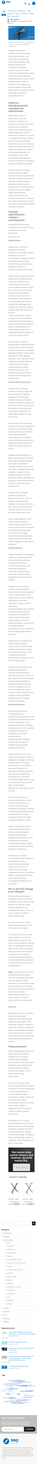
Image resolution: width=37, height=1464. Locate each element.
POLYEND (10, 1266)
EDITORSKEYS (11, 1290)
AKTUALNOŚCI (7, 1233)
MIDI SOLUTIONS (12, 1277)
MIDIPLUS (10, 1280)
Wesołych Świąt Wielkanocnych (18, 1342)
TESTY (5, 1315)
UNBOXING (6, 1237)
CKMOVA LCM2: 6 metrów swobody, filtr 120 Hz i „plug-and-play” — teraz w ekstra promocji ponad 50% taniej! (21, 1358)
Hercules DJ (10, 1246)
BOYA (8, 1297)
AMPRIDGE (10, 1300)
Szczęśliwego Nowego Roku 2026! (18, 1366)
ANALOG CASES (11, 1253)
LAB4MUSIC (10, 1283)
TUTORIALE (6, 1308)
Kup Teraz (21, 1167)
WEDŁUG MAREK (8, 1240)
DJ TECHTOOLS (11, 1294)
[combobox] (18, 1223)
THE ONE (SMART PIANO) (14, 1259)
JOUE (8, 1242)
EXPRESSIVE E (11, 1249)
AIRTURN (9, 1304)
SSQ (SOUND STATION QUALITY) (16, 1263)
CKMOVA (9, 1256)
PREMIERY (6, 1322)
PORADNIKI (13, 21)
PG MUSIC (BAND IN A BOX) (15, 1270)
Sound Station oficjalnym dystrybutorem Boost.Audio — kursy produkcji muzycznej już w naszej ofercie (22, 1334)
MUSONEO (10, 1273)
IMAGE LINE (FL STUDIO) (14, 1287)
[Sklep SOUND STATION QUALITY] (6, 2)
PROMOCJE (6, 1318)
